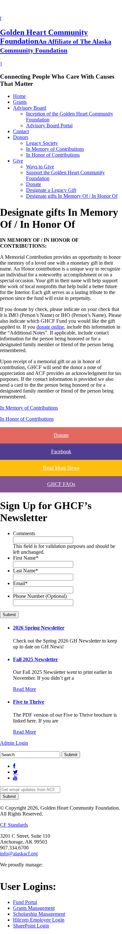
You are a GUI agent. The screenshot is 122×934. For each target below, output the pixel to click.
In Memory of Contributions (55, 149)
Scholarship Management (39, 914)
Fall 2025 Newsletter (35, 659)
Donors (20, 137)
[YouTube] (15, 778)
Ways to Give (40, 166)
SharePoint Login (31, 925)
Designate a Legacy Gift (51, 190)
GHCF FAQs (61, 484)
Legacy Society (42, 143)
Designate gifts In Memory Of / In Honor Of (71, 196)
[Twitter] (15, 772)
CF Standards (14, 825)
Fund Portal (25, 902)
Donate (33, 184)
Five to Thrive (28, 702)
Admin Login (14, 743)
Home (19, 96)
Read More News (61, 468)
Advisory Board (29, 108)
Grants (20, 102)
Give (18, 160)
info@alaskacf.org (19, 853)
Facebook (61, 451)
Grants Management (34, 908)
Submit (9, 614)
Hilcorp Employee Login (38, 920)
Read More (24, 689)
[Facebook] (14, 766)
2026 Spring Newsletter (38, 627)
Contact (21, 131)
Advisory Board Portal (49, 125)
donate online (50, 327)
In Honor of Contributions (53, 155)
